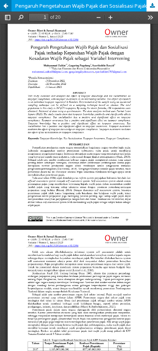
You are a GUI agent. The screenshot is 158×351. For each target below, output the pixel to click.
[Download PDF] (152, 6)
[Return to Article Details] (6, 6)
